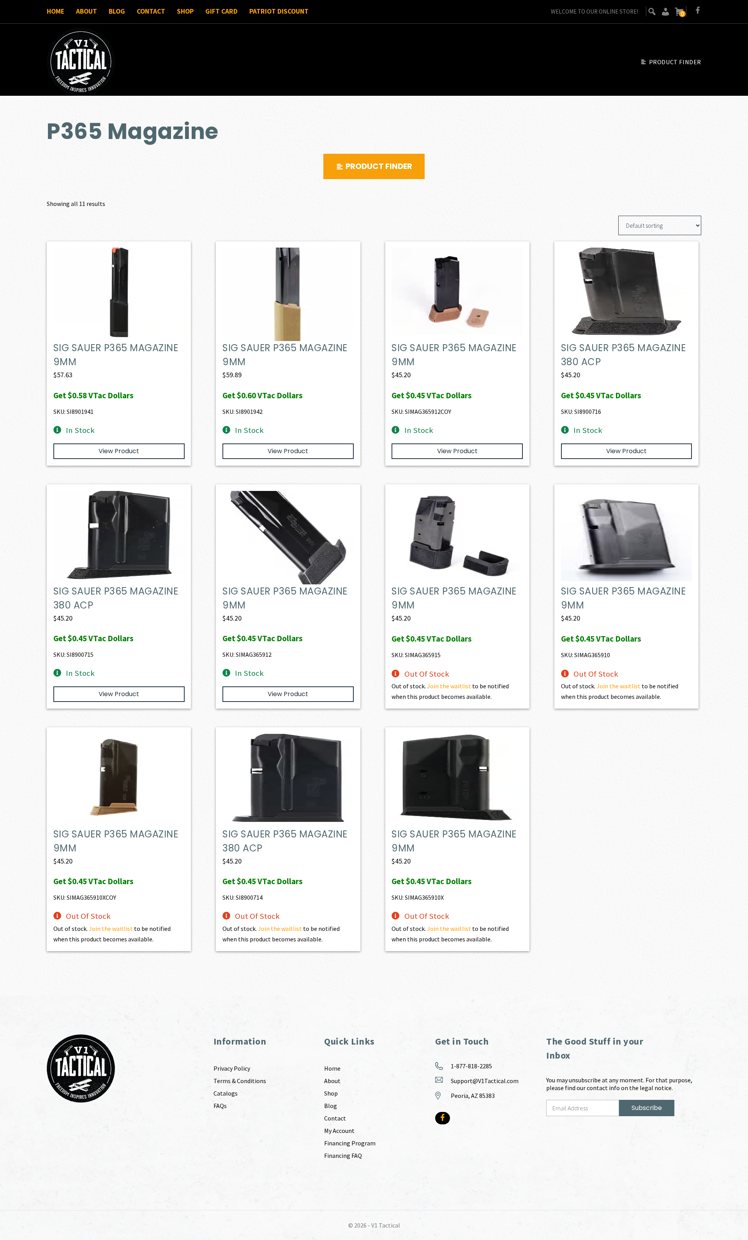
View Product (119, 451)
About (86, 11)
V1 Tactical (385, 1225)
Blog (117, 11)
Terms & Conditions (239, 1081)
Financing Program (350, 1143)
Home (55, 11)
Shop (185, 11)
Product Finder (675, 62)
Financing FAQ (343, 1155)
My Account (339, 1130)
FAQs (220, 1106)
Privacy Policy (231, 1068)
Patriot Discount (279, 11)
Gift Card (221, 11)
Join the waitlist (449, 686)
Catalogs (225, 1093)
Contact (151, 11)
